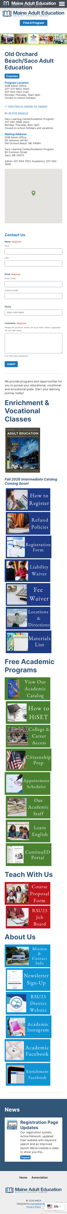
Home (23, 1177)
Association (39, 1177)
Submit (11, 364)
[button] (33, 193)
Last (7, 257)
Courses (12, 76)
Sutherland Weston (40, 1203)
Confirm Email (11, 290)
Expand (25, 1157)
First (7, 246)
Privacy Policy (33, 1206)
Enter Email (10, 278)
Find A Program (33, 22)
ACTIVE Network (18, 113)
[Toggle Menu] (33, 4)
